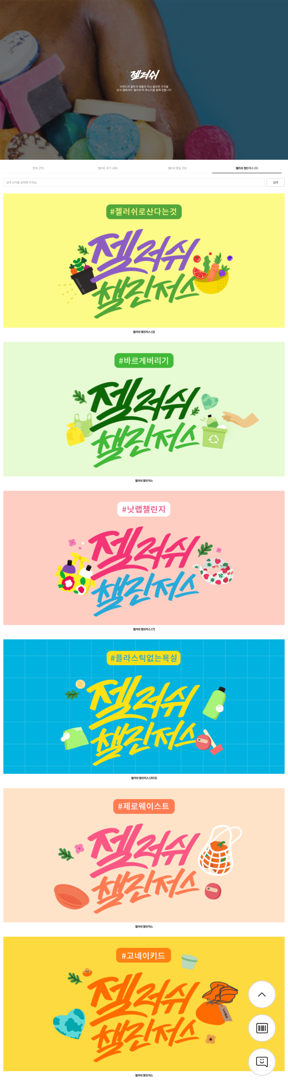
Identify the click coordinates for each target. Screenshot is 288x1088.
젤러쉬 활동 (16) (177, 168)
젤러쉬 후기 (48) (107, 168)
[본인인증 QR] (262, 1028)
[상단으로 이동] (262, 994)
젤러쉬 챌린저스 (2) (144, 332)
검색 (275, 182)
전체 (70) (38, 168)
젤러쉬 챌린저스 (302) (144, 778)
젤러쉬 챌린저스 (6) (247, 168)
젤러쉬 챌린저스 (144, 480)
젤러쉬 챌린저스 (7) (144, 629)
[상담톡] (262, 1062)
